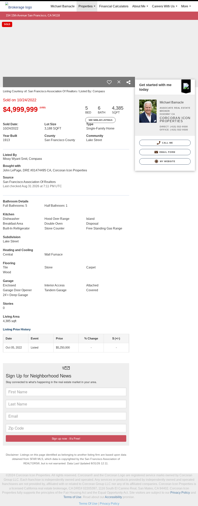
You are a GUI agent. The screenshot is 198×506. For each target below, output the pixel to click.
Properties (88, 8)
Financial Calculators (113, 6)
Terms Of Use (88, 503)
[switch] (109, 82)
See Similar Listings (100, 120)
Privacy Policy (180, 492)
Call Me (167, 143)
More (186, 8)
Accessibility (113, 497)
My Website (167, 161)
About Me (141, 8)
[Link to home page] (20, 6)
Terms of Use (72, 497)
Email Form (167, 152)
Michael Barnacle (63, 6)
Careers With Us (165, 8)
